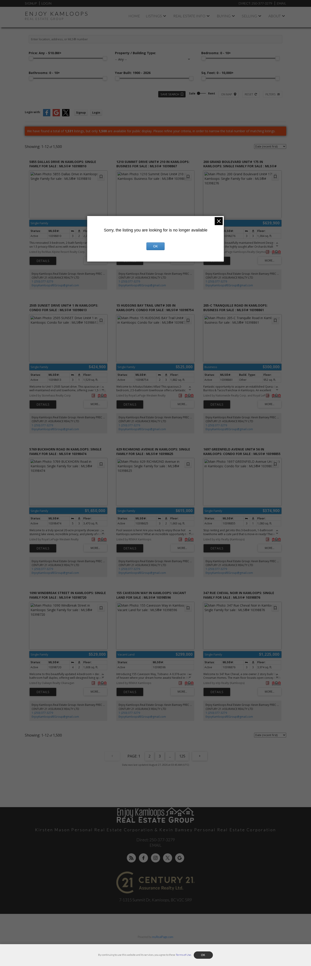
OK (155, 246)
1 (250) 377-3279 (42, 281)
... (170, 756)
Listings (154, 16)
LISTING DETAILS (43, 261)
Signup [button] (81, 112)
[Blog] (131, 857)
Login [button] (96, 112)
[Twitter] (167, 857)
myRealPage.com (162, 937)
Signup (31, 3)
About (274, 16)
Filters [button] (270, 94)
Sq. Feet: (217, 73)
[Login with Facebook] (46, 115)
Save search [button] (170, 94)
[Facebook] (143, 857)
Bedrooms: (216, 53)
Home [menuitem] (134, 16)
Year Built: (132, 73)
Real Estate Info (189, 16)
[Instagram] (155, 857)
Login (46, 3)
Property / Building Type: (135, 53)
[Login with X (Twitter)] (65, 115)
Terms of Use (183, 954)
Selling (249, 16)
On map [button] (226, 94)
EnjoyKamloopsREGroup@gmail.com (55, 285)
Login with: (33, 112)
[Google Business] (179, 857)
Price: (45, 53)
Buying (224, 16)
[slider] (31, 58)
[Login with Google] (56, 115)
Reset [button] (249, 94)
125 (182, 756)
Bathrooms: (44, 73)
